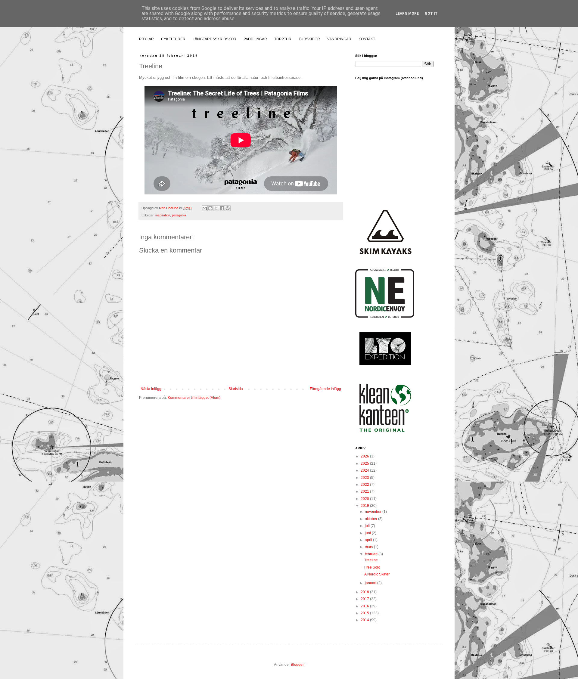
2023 (365, 478)
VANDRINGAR (339, 39)
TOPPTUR (282, 39)
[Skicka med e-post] (205, 208)
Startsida (235, 389)
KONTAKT (367, 39)
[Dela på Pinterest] (228, 208)
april (369, 540)
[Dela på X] (216, 208)
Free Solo (372, 567)
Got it (431, 13)
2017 (365, 599)
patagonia (179, 215)
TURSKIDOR (309, 39)
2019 (365, 506)
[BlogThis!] (210, 208)
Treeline (371, 560)
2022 (365, 484)
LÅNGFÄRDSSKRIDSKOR (214, 39)
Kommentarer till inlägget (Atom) (194, 397)
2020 (365, 499)
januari (371, 583)
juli (368, 526)
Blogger (297, 664)
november (373, 512)
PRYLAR (146, 39)
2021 (365, 491)
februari (371, 554)
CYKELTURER (173, 39)
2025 (365, 463)
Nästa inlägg (151, 389)
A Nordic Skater (377, 574)
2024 (365, 470)
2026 (365, 456)
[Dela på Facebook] (222, 208)
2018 (365, 592)
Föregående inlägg (325, 389)
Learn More (407, 13)
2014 (365, 620)
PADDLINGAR (255, 39)
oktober (371, 519)
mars (369, 547)
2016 (365, 606)
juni (368, 533)
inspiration (162, 215)
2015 (365, 613)
